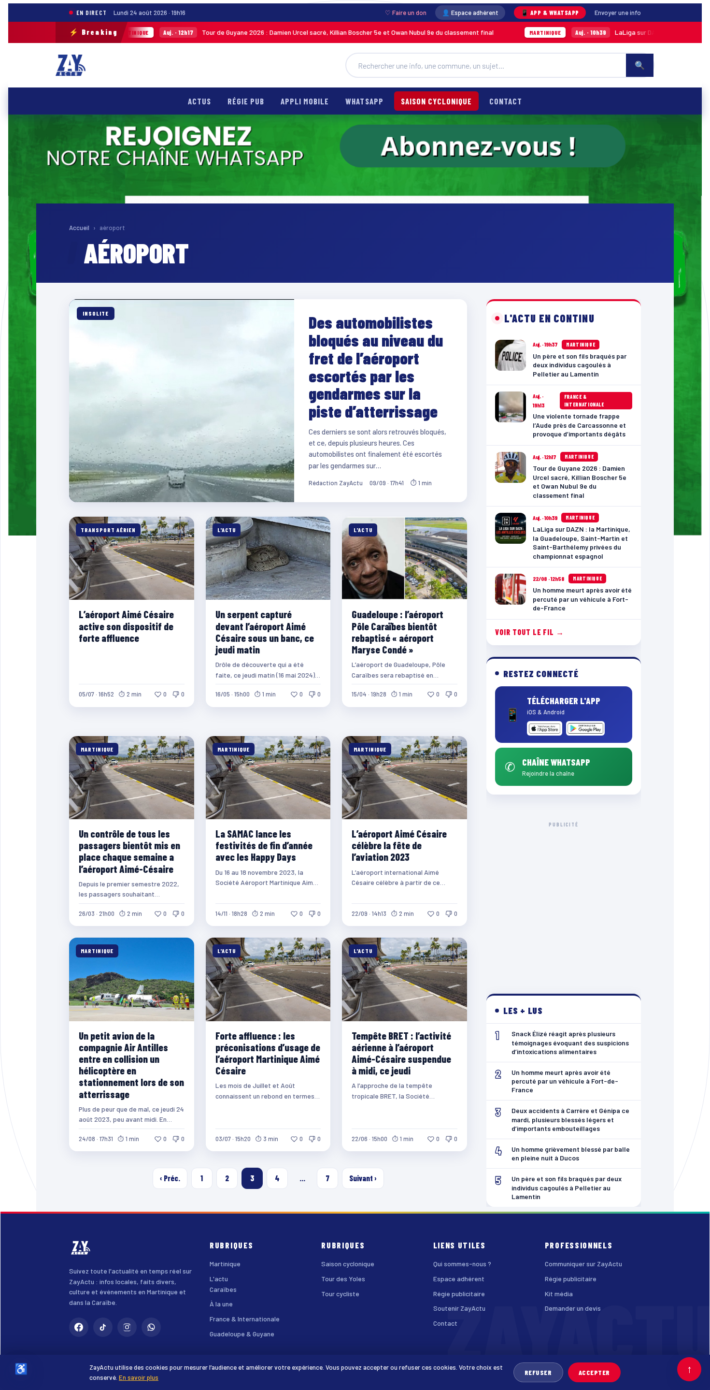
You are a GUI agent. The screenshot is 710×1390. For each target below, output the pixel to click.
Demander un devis (573, 1308)
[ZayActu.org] (70, 65)
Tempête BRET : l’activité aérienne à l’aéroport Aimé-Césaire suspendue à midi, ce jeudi (401, 1052)
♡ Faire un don (405, 12)
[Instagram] (127, 1327)
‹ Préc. (170, 1178)
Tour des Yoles (343, 1278)
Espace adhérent (458, 1278)
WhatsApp (364, 101)
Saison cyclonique (436, 101)
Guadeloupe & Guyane (242, 1334)
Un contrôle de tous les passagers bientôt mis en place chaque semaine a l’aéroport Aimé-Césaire (129, 850)
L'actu (219, 1278)
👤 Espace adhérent (470, 12)
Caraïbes (223, 1289)
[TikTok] (103, 1327)
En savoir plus (138, 1377)
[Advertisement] (564, 900)
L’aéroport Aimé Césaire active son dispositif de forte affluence (126, 625)
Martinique (225, 1264)
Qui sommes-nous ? (462, 1264)
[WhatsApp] (151, 1327)
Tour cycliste (340, 1293)
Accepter (594, 1372)
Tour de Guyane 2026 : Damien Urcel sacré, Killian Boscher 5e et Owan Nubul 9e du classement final (220, 32)
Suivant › (363, 1178)
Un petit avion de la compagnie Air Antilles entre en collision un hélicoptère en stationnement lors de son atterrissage (131, 1064)
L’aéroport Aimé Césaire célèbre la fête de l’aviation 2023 (399, 845)
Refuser (538, 1372)
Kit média (559, 1293)
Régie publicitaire (459, 1293)
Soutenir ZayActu (459, 1308)
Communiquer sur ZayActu (583, 1264)
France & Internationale (245, 1319)
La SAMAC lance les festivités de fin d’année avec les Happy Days (263, 845)
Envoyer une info (618, 12)
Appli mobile (305, 101)
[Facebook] (78, 1327)
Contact (505, 101)
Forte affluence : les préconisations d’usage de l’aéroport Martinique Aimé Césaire (267, 1052)
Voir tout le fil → (529, 632)
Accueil (79, 228)
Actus (199, 101)
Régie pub (245, 101)
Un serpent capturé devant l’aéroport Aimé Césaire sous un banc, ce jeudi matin (264, 631)
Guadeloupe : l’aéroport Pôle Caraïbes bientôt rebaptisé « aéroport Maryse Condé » (397, 631)
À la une (221, 1304)
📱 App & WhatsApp (550, 12)
